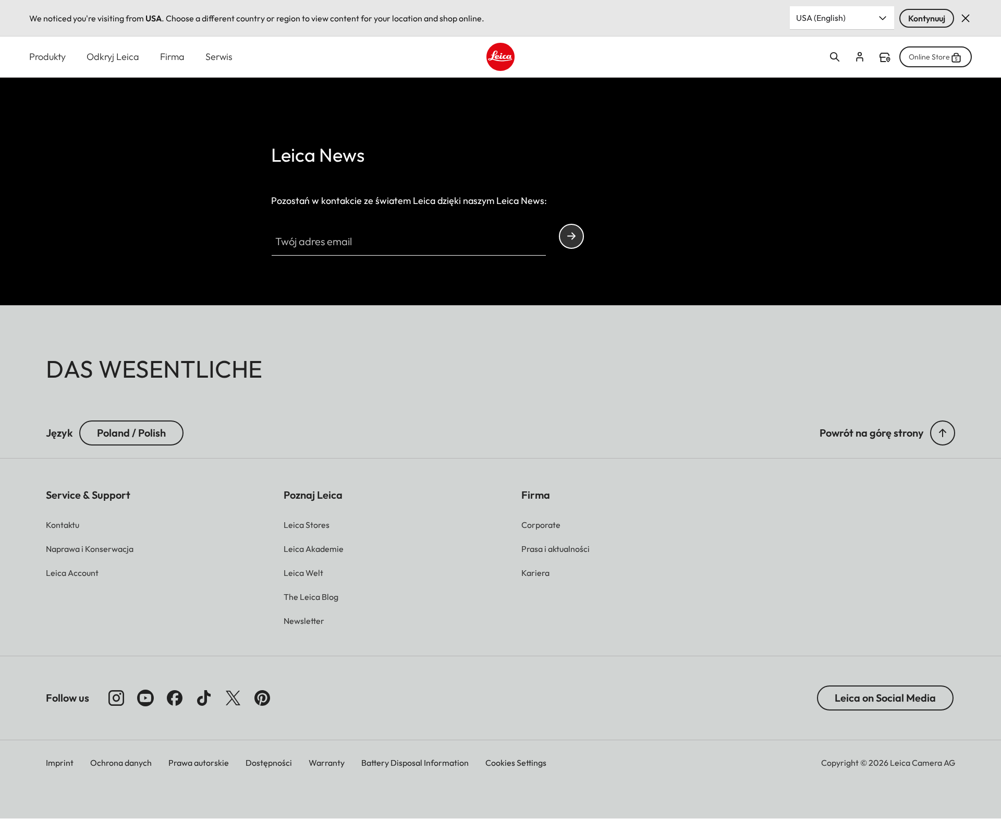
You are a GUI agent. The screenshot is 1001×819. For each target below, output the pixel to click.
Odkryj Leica (113, 57)
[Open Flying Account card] (859, 56)
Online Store (929, 57)
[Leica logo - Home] (500, 57)
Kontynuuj (926, 18)
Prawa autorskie (198, 762)
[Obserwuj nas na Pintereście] (262, 698)
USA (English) (821, 18)
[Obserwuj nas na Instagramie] (116, 698)
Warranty (327, 762)
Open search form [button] (834, 56)
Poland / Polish (131, 432)
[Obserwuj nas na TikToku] (203, 698)
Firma (172, 57)
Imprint (60, 762)
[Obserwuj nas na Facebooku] (174, 698)
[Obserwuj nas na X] (233, 698)
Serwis (219, 57)
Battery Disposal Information (415, 762)
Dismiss (965, 18)
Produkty (47, 57)
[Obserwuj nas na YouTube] (145, 698)
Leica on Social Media (885, 697)
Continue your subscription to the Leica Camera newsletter (571, 236)
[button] (942, 432)
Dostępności (269, 762)
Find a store (884, 57)
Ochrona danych (121, 762)
